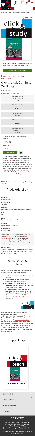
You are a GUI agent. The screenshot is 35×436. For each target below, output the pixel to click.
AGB (17, 422)
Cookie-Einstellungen (11, 428)
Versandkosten (14, 426)
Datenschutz (25, 422)
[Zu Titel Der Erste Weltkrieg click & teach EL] (16, 365)
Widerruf (23, 426)
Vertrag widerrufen (24, 428)
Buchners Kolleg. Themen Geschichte (12, 220)
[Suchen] (31, 8)
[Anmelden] (16, 3)
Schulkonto (8, 160)
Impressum (25, 424)
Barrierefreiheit (9, 422)
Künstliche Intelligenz (13, 424)
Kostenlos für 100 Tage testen (18, 70)
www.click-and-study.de (15, 297)
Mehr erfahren (10, 152)
